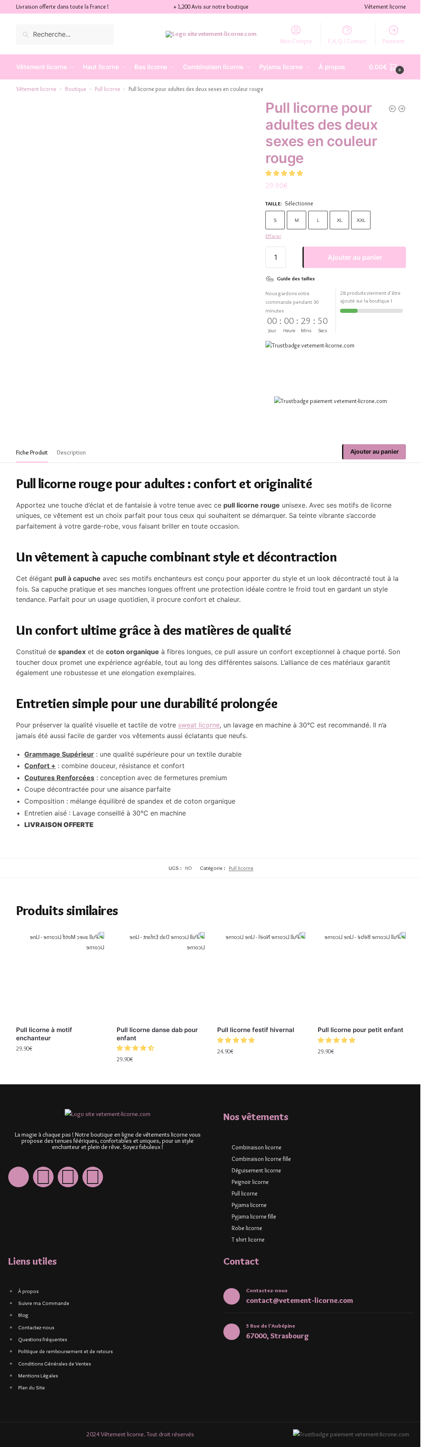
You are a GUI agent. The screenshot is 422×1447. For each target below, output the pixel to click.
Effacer (273, 236)
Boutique (75, 89)
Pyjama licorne (249, 1205)
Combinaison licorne (256, 1147)
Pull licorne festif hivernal (255, 1030)
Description (71, 452)
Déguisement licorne (256, 1170)
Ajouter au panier (355, 257)
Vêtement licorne (36, 89)
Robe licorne (247, 1228)
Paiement (393, 41)
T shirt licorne (248, 1239)
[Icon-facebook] (18, 1177)
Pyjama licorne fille (254, 1216)
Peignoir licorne (250, 1182)
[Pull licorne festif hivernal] (261, 976)
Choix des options (60, 1066)
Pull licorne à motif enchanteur (44, 1034)
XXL (361, 220)
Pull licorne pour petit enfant (360, 1030)
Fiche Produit (32, 452)
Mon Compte (296, 41)
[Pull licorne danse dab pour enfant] (161, 976)
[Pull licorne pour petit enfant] (362, 976)
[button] (284, 173)
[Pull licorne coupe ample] (392, 109)
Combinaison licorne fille (261, 1159)
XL (339, 220)
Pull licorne (107, 89)
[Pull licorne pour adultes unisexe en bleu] (402, 109)
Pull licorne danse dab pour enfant (157, 1034)
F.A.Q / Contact (347, 41)
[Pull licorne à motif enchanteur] (60, 976)
